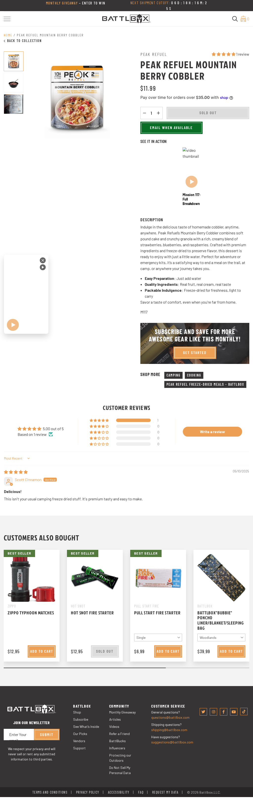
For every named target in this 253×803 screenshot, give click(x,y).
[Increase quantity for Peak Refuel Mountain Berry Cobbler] (158, 113)
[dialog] (26, 294)
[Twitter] (203, 711)
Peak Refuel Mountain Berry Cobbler (50, 35)
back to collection (24, 41)
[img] (16, 471)
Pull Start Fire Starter (157, 613)
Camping (173, 375)
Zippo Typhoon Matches (31, 613)
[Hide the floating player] (43, 260)
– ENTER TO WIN (75, 3)
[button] (7, 19)
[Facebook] (223, 711)
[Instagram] (213, 711)
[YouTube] (233, 711)
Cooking (194, 375)
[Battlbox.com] (126, 18)
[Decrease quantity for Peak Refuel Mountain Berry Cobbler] (144, 113)
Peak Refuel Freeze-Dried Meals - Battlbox (205, 384)
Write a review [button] (212, 431)
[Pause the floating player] (43, 267)
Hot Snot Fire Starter (92, 613)
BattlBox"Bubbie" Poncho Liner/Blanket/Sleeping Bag (220, 620)
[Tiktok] (244, 711)
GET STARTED (195, 352)
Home (8, 35)
